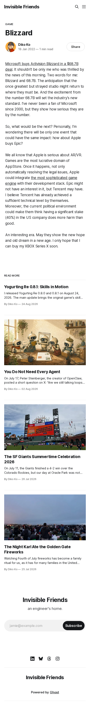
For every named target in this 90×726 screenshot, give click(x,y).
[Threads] (49, 659)
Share (75, 47)
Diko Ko (24, 44)
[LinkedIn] (32, 659)
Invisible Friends (21, 6)
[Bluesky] (41, 659)
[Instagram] (57, 659)
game (9, 24)
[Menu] (84, 6)
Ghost (54, 692)
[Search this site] (76, 6)
